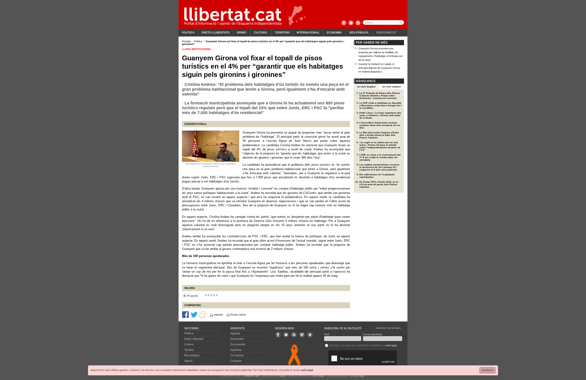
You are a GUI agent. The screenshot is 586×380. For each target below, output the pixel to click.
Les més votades (391, 86)
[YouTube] (310, 335)
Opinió (241, 32)
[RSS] (358, 23)
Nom (326, 334)
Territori (282, 32)
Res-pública (359, 32)
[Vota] (191, 295)
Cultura (260, 32)
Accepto (487, 370)
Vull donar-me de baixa (388, 328)
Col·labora (237, 355)
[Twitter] (351, 23)
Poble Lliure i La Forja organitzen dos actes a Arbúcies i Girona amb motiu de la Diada (380, 115)
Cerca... (383, 22)
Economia (334, 32)
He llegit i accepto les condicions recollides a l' (363, 345)
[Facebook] (344, 23)
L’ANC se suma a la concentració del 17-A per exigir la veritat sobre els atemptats (380, 157)
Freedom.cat (386, 32)
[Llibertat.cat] (232, 16)
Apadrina (236, 350)
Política (188, 32)
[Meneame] (202, 314)
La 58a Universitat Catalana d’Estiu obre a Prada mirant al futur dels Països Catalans (379, 135)
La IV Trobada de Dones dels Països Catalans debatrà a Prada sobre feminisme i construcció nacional (379, 95)
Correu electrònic (372, 334)
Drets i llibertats (216, 32)
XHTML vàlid (357, 375)
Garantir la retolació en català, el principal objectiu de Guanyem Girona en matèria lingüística (379, 68)
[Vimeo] (302, 335)
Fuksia (281, 375)
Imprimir (218, 314)
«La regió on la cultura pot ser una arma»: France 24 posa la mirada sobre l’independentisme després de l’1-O (379, 146)
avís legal (307, 370)
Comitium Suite (251, 375)
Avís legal (318, 375)
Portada (186, 41)
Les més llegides (366, 86)
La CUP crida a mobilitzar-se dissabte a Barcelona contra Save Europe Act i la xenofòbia (380, 105)
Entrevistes (237, 339)
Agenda (235, 333)
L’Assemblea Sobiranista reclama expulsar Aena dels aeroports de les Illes (379, 125)
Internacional (308, 32)
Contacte (235, 361)
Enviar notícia (238, 314)
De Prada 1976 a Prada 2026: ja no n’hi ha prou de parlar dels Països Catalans (378, 184)
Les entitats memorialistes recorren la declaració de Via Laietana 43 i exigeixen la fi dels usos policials (379, 167)
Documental (237, 344)
